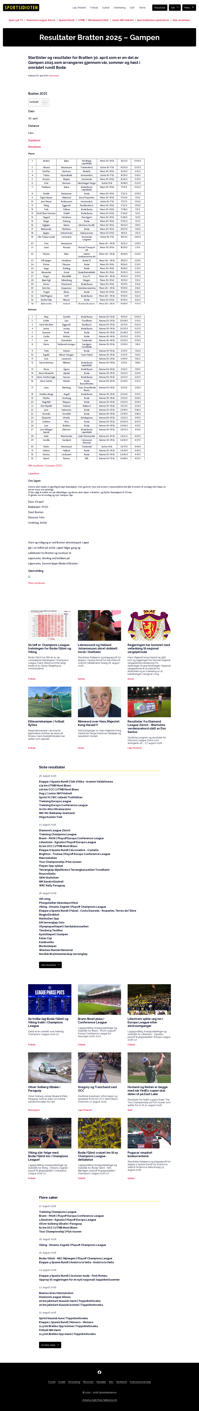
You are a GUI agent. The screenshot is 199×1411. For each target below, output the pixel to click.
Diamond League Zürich (41, 20)
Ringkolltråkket (49, 914)
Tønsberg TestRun (51, 930)
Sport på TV (16, 20)
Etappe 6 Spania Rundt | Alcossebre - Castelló (69, 850)
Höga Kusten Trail (50, 817)
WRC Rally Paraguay (52, 885)
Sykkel (105, 7)
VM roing (44, 898)
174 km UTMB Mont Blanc (55, 785)
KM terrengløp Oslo (52, 922)
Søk (173, 7)
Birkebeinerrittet (98, 20)
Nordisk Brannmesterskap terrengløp (63, 953)
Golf (132, 7)
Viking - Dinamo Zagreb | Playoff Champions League (72, 906)
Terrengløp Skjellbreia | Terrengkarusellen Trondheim (74, 869)
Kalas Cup (45, 938)
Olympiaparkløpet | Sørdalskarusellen (64, 926)
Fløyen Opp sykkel (51, 865)
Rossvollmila (47, 873)
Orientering (119, 7)
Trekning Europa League (55, 801)
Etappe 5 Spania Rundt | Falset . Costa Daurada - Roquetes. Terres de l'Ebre (87, 910)
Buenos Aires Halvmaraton (56, 1293)
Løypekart (33, 473)
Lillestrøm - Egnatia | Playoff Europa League (67, 842)
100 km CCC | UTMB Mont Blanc (59, 789)
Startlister (34, 140)
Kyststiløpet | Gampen (53, 934)
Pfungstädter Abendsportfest (58, 902)
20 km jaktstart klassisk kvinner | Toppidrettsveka (71, 1304)
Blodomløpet (48, 946)
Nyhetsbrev (121, 1382)
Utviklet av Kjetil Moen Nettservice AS (99, 1400)
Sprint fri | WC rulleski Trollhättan (60, 797)
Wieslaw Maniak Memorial (56, 950)
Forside (51, 1382)
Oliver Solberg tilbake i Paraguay (60, 1223)
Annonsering (74, 1382)
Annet (131, 679)
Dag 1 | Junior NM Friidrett (55, 793)
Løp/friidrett (79, 7)
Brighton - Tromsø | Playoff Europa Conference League (74, 854)
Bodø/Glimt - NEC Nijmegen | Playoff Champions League (75, 1258)
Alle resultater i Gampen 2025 (45, 465)
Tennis (142, 7)
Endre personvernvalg (140, 1382)
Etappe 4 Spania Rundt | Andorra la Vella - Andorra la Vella (76, 1262)
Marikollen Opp (49, 918)
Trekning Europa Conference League (63, 805)
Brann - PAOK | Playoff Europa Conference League (71, 838)
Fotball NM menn (50, 1330)
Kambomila (46, 942)
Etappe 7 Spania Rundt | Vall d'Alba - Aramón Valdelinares (76, 781)
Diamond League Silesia (55, 1297)
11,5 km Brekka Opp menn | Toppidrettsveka (67, 1334)
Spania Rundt (66, 20)
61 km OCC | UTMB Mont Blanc (58, 846)
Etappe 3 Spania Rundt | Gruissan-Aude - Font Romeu (73, 1275)
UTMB (81, 20)
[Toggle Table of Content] (43, 102)
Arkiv (111, 1382)
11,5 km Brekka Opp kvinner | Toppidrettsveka (68, 1326)
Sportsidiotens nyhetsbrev (153, 20)
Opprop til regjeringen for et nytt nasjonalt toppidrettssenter (79, 1279)
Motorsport (34, 1110)
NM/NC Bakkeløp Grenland (57, 813)
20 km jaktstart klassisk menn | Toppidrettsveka (70, 1300)
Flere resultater (36, 583)
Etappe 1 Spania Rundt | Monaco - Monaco (66, 1322)
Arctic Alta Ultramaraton (55, 809)
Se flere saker (48, 1345)
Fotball (94, 7)
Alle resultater (181, 20)
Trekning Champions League (57, 834)
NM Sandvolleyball (51, 881)
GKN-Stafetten (49, 877)
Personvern (88, 1382)
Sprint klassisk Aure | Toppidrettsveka (63, 1318)
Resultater (159, 7)
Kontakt (61, 1382)
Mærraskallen (48, 857)
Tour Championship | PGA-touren (60, 861)
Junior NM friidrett (123, 20)
